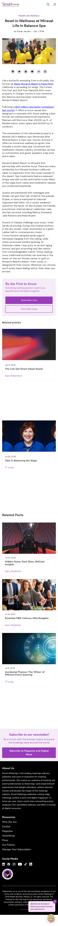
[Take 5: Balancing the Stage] (29, 436)
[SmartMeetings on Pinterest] (25, 71)
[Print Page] (45, 71)
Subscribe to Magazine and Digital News (29, 752)
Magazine (7, 831)
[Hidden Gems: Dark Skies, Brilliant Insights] (29, 538)
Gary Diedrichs (13, 571)
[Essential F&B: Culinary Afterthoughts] (29, 594)
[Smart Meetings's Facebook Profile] (9, 863)
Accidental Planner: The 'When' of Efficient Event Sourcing (25, 673)
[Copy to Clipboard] (38, 71)
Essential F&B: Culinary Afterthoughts (27, 618)
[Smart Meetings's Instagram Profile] (14, 863)
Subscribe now (29, 300)
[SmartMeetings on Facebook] (13, 71)
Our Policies (8, 844)
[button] (51, 918)
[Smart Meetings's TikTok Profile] (26, 863)
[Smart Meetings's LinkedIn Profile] (4, 863)
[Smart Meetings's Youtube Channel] (20, 863)
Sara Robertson (13, 375)
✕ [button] (55, 901)
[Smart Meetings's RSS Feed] (30, 863)
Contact (6, 826)
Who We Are (9, 822)
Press (5, 840)
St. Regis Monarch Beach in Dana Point (32, 84)
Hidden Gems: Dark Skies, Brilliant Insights (25, 563)
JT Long (9, 467)
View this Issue (29, 309)
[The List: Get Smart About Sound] (29, 344)
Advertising (8, 835)
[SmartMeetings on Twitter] (19, 71)
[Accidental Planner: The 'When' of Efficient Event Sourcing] (29, 648)
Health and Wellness (29, 15)
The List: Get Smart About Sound (24, 368)
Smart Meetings (10, 4)
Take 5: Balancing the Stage (21, 460)
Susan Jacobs (24, 31)
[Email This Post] (32, 71)
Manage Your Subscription (16, 849)
